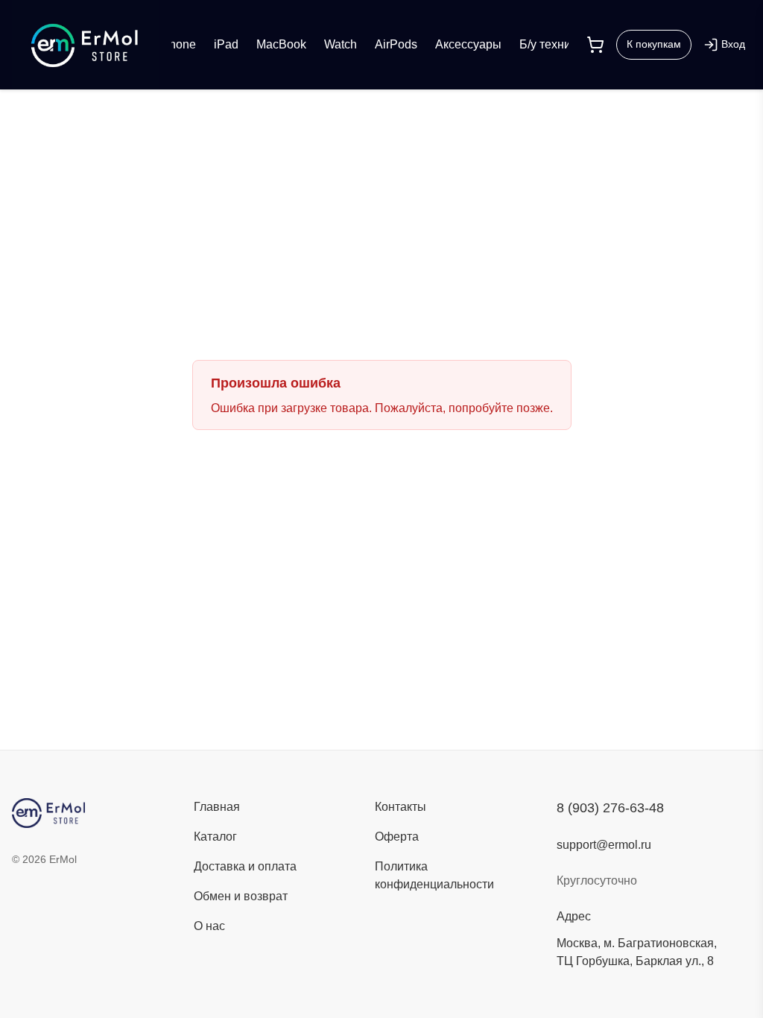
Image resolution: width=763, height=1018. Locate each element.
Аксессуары (468, 44)
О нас (209, 926)
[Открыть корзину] (595, 45)
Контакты (400, 806)
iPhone (177, 44)
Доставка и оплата (245, 866)
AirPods (396, 44)
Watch (340, 44)
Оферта (397, 836)
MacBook (281, 44)
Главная (217, 806)
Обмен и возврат (241, 896)
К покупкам (654, 44)
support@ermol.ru (604, 844)
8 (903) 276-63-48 (610, 807)
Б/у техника (551, 44)
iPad (226, 44)
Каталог (215, 836)
